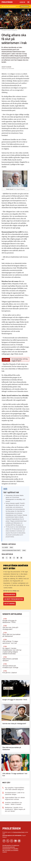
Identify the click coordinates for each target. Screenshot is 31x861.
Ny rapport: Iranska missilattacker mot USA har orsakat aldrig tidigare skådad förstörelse (11, 651)
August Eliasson (6, 67)
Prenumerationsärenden (8, 847)
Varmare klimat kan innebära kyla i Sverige (10, 666)
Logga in (22, 2)
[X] (6, 557)
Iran (24, 550)
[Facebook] (3, 557)
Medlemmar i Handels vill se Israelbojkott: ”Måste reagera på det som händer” (15, 809)
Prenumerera (25, 6)
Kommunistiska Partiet (19, 832)
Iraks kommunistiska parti (11, 550)
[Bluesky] (17, 557)
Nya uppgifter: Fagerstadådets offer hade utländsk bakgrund (14, 788)
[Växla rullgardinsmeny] (28, 2)
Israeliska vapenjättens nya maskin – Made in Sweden (13, 803)
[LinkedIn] (10, 557)
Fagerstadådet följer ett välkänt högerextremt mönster (15, 798)
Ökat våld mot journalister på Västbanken (11, 635)
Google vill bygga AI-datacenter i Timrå (9, 621)
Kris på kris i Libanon (9, 672)
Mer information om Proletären (10, 850)
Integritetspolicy (6, 848)
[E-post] (21, 557)
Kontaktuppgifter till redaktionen (10, 845)
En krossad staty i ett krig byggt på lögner (19, 360)
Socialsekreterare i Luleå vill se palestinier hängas (14, 793)
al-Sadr (5, 547)
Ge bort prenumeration (13, 599)
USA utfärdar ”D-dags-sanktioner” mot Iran (10, 642)
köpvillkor (15, 848)
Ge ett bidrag (9, 603)
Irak (11, 547)
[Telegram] (14, 557)
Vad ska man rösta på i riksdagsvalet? (10, 628)
